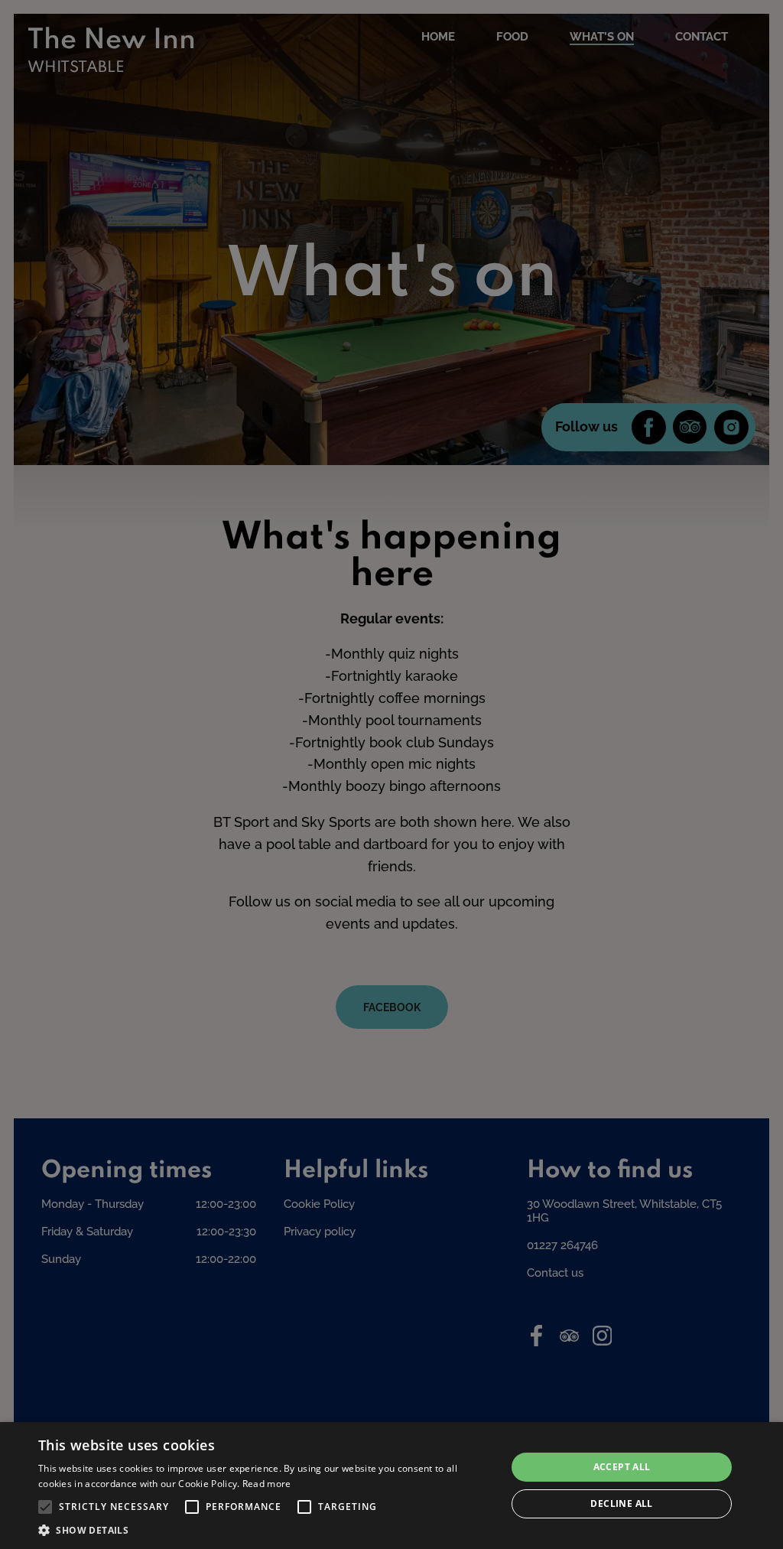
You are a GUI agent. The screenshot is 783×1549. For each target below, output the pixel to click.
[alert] (391, 1485)
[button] (45, 1507)
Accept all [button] (622, 1466)
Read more (266, 1483)
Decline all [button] (621, 1503)
